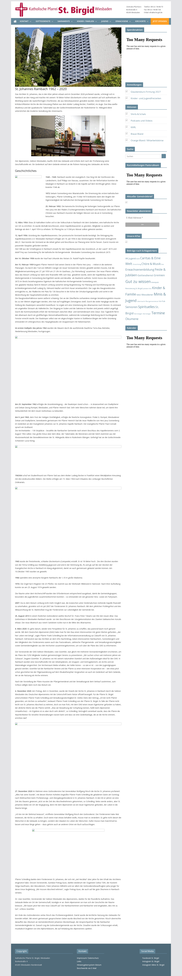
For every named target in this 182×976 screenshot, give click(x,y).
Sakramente (64, 21)
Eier (162, 264)
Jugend (104, 21)
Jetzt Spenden (160, 21)
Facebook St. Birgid (150, 958)
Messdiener (147, 294)
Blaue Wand (137, 133)
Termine (158, 312)
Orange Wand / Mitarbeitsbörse (147, 140)
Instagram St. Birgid (150, 961)
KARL (133, 127)
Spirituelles (146, 306)
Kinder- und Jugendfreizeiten (146, 98)
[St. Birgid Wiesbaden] (15, 21)
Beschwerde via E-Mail (86, 968)
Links (79, 961)
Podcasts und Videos (141, 120)
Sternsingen (138, 314)
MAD (139, 294)
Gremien (159, 275)
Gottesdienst (145, 275)
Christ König (137, 264)
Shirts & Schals (138, 114)
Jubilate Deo (147, 288)
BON (138, 259)
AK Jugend (130, 258)
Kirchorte (140, 21)
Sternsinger (147, 314)
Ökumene (131, 319)
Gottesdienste (43, 21)
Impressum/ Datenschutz (88, 958)
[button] (30, 21)
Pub (163, 301)
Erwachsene (122, 21)
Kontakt (24, 21)
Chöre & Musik (151, 264)
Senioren (131, 307)
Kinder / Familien (85, 21)
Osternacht (141, 301)
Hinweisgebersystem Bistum (89, 965)
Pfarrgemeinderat (151, 301)
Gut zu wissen (138, 281)
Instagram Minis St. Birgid (152, 965)
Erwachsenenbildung (139, 269)
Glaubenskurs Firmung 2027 (146, 91)
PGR (160, 301)
